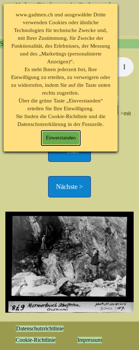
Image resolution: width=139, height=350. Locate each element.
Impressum (89, 340)
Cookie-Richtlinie (36, 340)
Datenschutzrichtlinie (39, 328)
